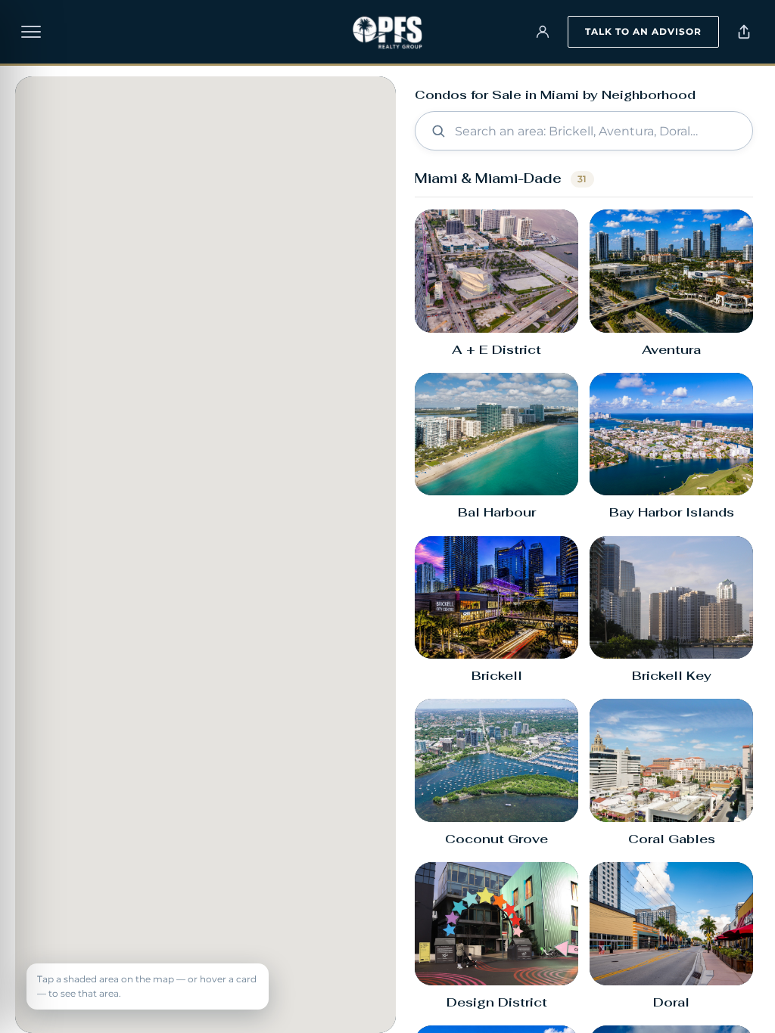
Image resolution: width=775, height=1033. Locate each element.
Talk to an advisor (643, 31)
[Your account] (543, 32)
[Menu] (31, 32)
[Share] (744, 32)
